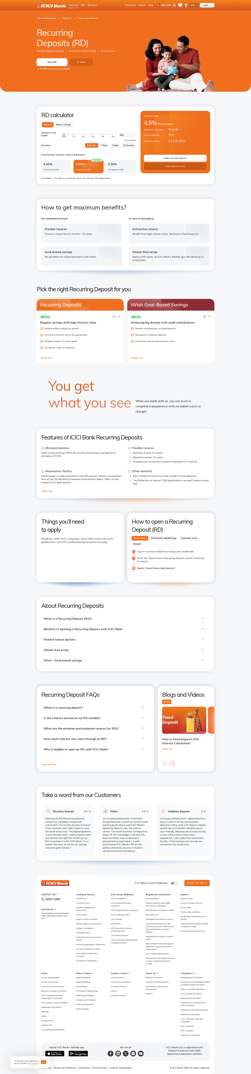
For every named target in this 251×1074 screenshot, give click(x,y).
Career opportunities (50, 977)
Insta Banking (82, 1009)
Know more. (33, 1063)
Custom (130, 145)
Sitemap (45, 1012)
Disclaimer (84, 1067)
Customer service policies (52, 986)
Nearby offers (47, 1021)
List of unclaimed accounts (88, 949)
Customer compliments (86, 961)
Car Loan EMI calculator (191, 994)
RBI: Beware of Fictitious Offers (160, 910)
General (48, 124)
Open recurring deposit (175, 158)
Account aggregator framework (90, 944)
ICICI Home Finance (119, 935)
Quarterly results (118, 986)
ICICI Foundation (118, 898)
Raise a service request (86, 919)
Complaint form (83, 933)
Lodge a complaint (84, 928)
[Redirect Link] (118, 316)
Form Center (81, 915)
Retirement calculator (190, 1014)
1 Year (104, 145)
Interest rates (187, 898)
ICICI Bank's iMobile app (87, 991)
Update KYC (46, 1025)
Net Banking (81, 986)
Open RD (52, 62)
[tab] (140, 538)
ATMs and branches (85, 1004)
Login (205, 5)
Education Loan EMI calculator (194, 1010)
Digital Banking (83, 977)
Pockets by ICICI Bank (86, 1000)
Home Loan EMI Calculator (193, 989)
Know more (107, 50)
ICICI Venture (116, 919)
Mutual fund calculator (191, 998)
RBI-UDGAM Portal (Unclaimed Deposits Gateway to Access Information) (160, 946)
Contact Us (81, 898)
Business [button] (92, 5)
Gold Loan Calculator (190, 1035)
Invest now (46, 357)
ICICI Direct (116, 924)
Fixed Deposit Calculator (192, 977)
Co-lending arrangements (53, 1030)
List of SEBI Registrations (157, 954)
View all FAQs (49, 764)
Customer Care (83, 903)
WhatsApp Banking (85, 995)
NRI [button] (83, 5)
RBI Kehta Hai (152, 915)
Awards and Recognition (157, 982)
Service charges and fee (191, 903)
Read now (168, 749)
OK (43, 1062)
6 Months (92, 145)
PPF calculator (187, 1031)
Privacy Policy (99, 1067)
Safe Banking (152, 898)
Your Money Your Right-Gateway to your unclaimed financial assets (160, 961)
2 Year (115, 145)
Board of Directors (154, 977)
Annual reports (117, 977)
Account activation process (193, 931)
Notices (149, 994)
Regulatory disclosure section (159, 919)
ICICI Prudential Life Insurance (124, 910)
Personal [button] (73, 5)
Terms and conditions (191, 912)
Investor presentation (120, 982)
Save (82, 62)
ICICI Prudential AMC (120, 915)
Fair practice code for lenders (54, 1003)
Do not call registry (49, 982)
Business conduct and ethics (54, 991)
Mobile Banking (83, 982)
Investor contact (118, 995)
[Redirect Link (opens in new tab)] (118, 317)
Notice (114, 991)
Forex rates (186, 907)
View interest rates (175, 166)
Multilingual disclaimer (51, 1007)
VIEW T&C (47, 491)
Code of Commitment (121, 1067)
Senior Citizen (63, 124)
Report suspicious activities (88, 924)
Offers (44, 1016)
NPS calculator (187, 1026)
